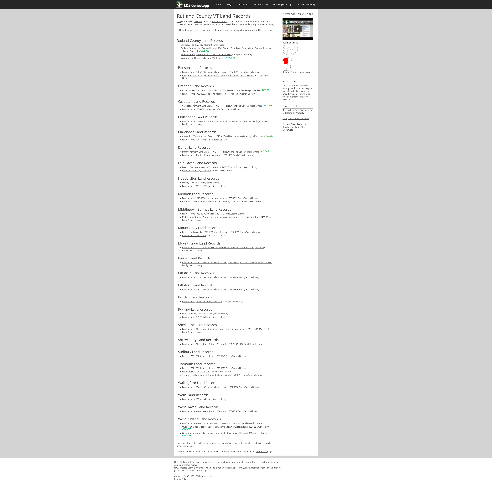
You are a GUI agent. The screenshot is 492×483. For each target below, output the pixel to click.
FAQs (229, 4)
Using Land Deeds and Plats (296, 118)
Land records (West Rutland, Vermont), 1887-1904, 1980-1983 (211, 423)
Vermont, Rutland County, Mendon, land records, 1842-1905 (211, 201)
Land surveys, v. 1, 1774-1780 (196, 371)
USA (179, 21)
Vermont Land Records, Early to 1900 (199, 58)
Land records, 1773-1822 (193, 44)
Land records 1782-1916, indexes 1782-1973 (203, 213)
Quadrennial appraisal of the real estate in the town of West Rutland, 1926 (218, 426)
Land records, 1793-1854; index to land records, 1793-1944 (210, 277)
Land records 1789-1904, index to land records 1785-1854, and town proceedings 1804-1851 (226, 121)
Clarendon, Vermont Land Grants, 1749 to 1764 (205, 136)
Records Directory (306, 4)
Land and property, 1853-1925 (196, 170)
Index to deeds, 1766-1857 (194, 313)
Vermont (198, 21)
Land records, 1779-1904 (194, 399)
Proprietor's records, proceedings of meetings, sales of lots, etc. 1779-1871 (218, 75)
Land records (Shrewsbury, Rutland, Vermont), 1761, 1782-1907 (212, 344)
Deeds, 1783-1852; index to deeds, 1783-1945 (203, 356)
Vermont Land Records (223, 24)
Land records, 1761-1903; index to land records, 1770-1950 (210, 289)
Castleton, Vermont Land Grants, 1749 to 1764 (204, 105)
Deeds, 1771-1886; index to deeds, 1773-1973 (203, 368)
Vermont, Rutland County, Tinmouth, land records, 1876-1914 (212, 375)
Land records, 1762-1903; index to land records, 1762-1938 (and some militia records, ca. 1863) (227, 262)
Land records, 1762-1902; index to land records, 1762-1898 (210, 387)
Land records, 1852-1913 (194, 235)
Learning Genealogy (283, 4)
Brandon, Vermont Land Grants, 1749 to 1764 (204, 90)
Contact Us (261, 451)
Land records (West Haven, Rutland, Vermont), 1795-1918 (209, 411)
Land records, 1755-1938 (194, 139)
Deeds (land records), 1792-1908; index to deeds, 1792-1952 (210, 232)
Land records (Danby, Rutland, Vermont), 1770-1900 (207, 155)
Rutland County (219, 21)
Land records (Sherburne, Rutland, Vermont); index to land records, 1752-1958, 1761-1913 (225, 329)
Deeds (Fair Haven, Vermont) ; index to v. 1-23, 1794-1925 (209, 167)
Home (219, 4)
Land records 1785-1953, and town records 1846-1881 (208, 93)
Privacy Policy (180, 479)
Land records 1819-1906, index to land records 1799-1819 (209, 198)
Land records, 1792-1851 (194, 317)
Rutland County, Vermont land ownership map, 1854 (206, 54)
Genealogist (243, 4)
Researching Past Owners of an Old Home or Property (297, 111)
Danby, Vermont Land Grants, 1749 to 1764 (203, 151)
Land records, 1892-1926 (194, 186)
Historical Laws (261, 4)
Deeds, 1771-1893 (190, 182)
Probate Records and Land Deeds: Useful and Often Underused (295, 127)
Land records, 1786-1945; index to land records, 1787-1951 (210, 72)
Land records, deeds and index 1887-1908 (202, 301)
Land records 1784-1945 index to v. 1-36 (201, 109)
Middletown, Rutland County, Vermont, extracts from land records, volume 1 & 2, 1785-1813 (226, 217)
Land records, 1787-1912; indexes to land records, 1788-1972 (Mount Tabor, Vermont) (223, 247)
